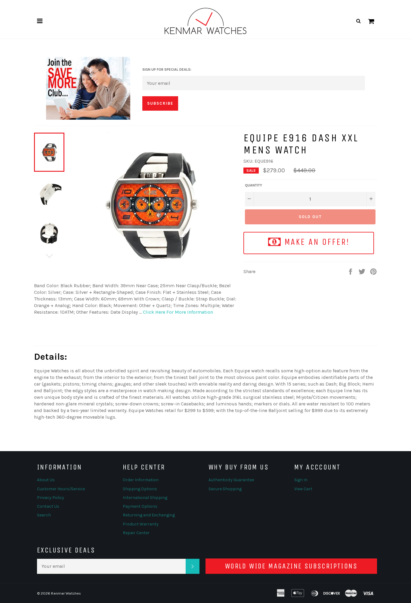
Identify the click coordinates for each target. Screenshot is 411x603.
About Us (46, 479)
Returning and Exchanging (149, 515)
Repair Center (136, 532)
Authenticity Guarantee (231, 479)
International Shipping (145, 497)
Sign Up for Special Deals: (166, 69)
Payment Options (140, 506)
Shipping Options (140, 488)
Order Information (141, 479)
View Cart (303, 488)
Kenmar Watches (66, 593)
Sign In (300, 479)
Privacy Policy (50, 497)
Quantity (253, 185)
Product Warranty (141, 524)
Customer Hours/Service (61, 488)
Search (44, 515)
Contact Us (48, 506)
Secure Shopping (225, 488)
